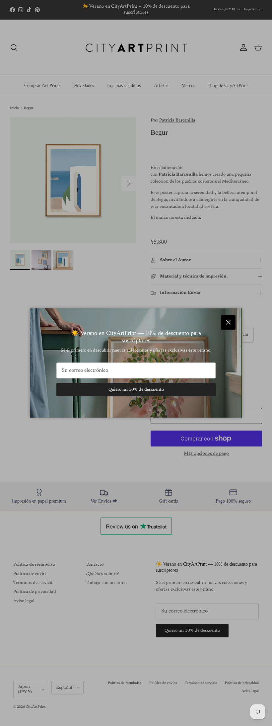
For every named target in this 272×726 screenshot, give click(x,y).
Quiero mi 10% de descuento (136, 389)
